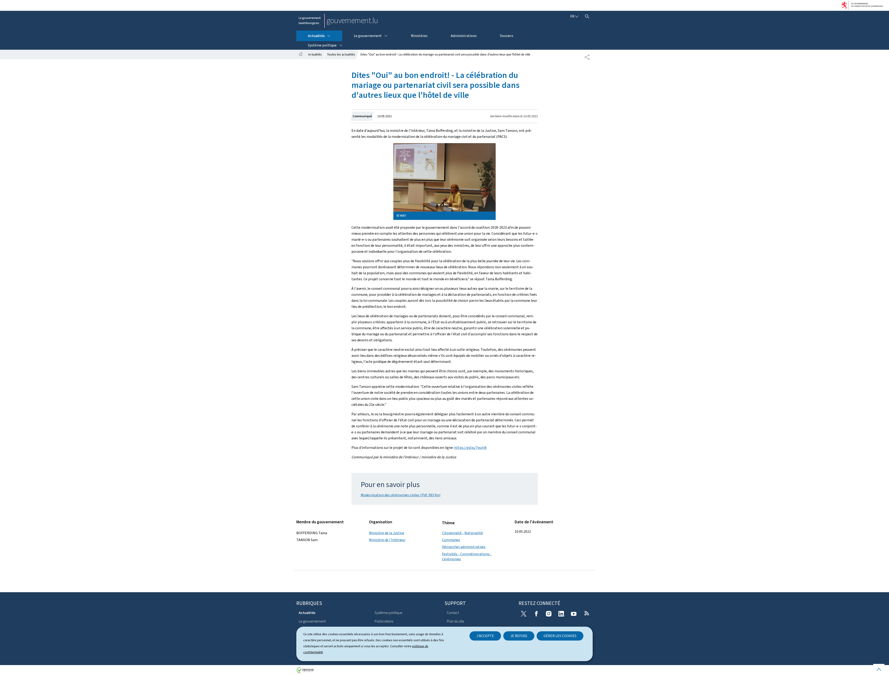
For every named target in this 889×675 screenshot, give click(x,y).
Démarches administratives (463, 546)
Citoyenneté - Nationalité (462, 532)
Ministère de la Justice (386, 532)
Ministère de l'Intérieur (387, 539)
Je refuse (518, 635)
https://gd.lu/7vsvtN (470, 447)
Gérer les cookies (560, 635)
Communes (451, 539)
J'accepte (485, 635)
